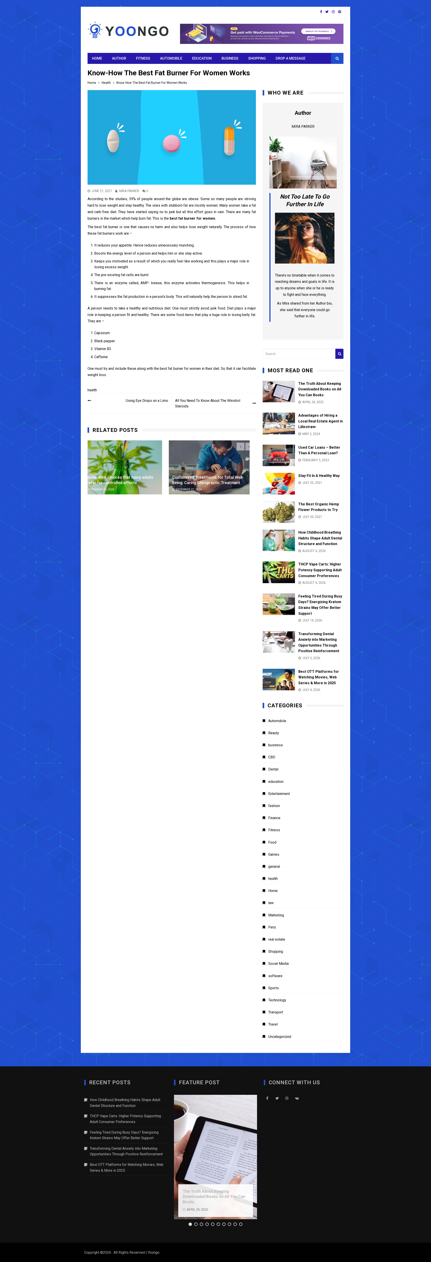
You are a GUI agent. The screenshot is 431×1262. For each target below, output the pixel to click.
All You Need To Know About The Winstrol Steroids (207, 403)
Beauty (273, 733)
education (202, 58)
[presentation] (240, 446)
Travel (273, 1024)
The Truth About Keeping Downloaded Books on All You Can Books (319, 389)
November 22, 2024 (107, 489)
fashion (274, 806)
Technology (277, 1000)
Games (273, 854)
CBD (271, 757)
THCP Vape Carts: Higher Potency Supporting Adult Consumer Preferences (320, 570)
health (92, 390)
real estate (276, 939)
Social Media (278, 963)
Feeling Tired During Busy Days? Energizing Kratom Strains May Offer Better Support (124, 1135)
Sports (273, 988)
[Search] (339, 354)
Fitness (143, 58)
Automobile (171, 58)
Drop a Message (291, 58)
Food (272, 842)
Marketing (276, 915)
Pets (272, 927)
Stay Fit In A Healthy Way (319, 476)
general (274, 866)
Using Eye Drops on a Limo (147, 400)
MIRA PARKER (129, 191)
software (275, 976)
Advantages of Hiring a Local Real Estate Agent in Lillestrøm (320, 421)
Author (119, 58)
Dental (273, 769)
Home (97, 58)
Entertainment (279, 794)
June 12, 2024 (191, 489)
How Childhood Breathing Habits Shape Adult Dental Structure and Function (320, 538)
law (271, 903)
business (230, 58)
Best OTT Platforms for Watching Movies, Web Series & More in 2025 (318, 677)
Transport (275, 1012)
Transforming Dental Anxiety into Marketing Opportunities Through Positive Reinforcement (126, 1151)
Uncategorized (279, 1037)
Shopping (257, 58)
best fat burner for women (192, 218)
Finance (274, 818)
